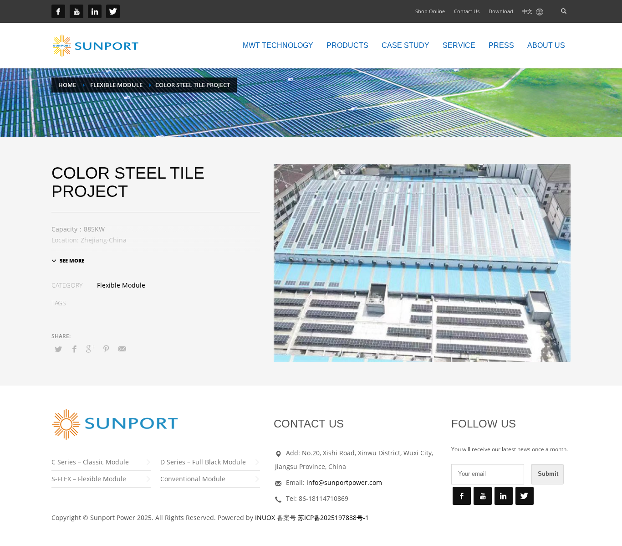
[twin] (113, 11)
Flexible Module (121, 285)
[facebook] (58, 11)
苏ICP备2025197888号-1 (333, 517)
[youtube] (76, 11)
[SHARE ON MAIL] (122, 348)
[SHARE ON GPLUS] (90, 348)
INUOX (265, 517)
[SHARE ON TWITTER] (58, 349)
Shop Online (430, 11)
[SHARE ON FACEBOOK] (74, 348)
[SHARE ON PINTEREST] (106, 348)
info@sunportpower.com (344, 482)
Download (501, 11)
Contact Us (466, 11)
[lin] (95, 11)
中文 (528, 11)
